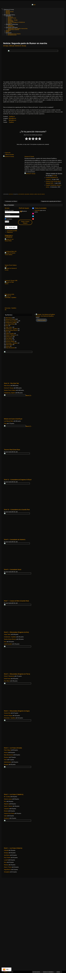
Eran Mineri (9, 338)
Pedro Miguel (9, 344)
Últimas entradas (9, 154)
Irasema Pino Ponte (9, 813)
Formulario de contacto (14, 33)
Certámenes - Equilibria (11, 328)
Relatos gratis (41, 194)
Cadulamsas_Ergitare (10, 322)
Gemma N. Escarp (20, 46)
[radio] (26, 139)
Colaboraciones (12, 34)
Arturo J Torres (8, 867)
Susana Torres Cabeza (11, 320)
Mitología (10, 21)
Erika (6, 325)
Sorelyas (6, 852)
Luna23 (6, 860)
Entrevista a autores (13, 29)
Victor (5, 759)
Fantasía (10, 17)
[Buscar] (62, 9)
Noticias (11, 194)
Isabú (5, 815)
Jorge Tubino (8, 327)
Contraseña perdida (12, 230)
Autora (8, 10)
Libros (35, 194)
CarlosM (6, 850)
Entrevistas (11, 26)
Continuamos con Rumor (11, 201)
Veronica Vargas (10, 341)
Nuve (5, 862)
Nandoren (6, 818)
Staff (7, 31)
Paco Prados (7, 857)
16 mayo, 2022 (7, 46)
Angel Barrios (7, 869)
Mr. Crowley (7, 796)
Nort (5, 801)
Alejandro (6, 803)
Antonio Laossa (8, 799)
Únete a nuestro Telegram (25, 222)
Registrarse (10, 232)
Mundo (8, 12)
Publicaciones (10, 11)
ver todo (54, 175)
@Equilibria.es (12, 120)
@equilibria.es (12, 118)
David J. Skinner (8, 806)
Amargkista (7, 872)
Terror (9, 19)
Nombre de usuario (9, 210)
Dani (7, 332)
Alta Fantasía (21, 194)
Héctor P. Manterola (11, 335)
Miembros (24, 211)
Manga (10, 23)
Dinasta (6, 811)
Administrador (7, 762)
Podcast (8, 30)
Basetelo (6, 764)
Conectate (37, 210)
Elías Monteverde (10, 347)
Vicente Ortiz (9, 339)
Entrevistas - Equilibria (11, 343)
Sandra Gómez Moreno (11, 330)
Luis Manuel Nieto (10, 324)
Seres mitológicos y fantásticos (16, 22)
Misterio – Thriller (13, 20)
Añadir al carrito (42, 320)
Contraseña (7, 214)
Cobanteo (6, 808)
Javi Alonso (7, 855)
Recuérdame (9, 219)
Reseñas (10, 25)
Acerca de (7, 152)
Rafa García (8, 317)
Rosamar (6, 757)
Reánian (6, 864)
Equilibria (11, 122)
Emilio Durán (9, 336)
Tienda (8, 13)
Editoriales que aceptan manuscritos (18, 28)
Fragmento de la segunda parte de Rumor (51, 201)
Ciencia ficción (12, 18)
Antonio (8, 346)
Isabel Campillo (10, 333)
